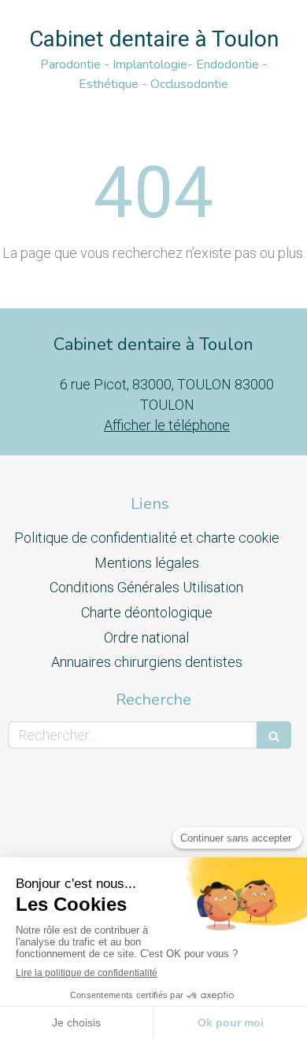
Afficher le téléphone (167, 425)
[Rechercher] (274, 735)
